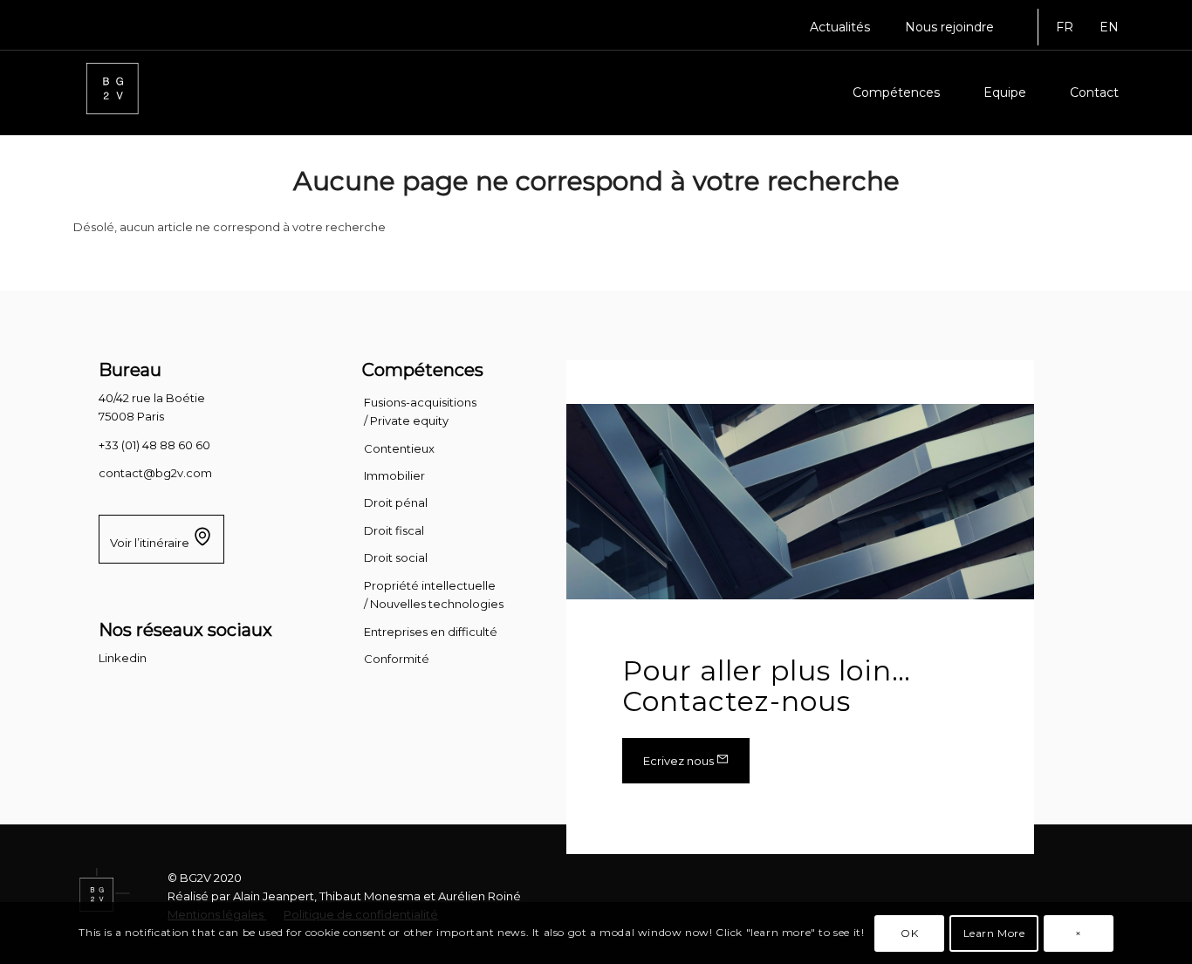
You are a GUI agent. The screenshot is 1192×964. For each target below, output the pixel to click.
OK (909, 933)
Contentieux (399, 448)
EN (1109, 27)
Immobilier (394, 475)
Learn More (994, 933)
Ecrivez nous (679, 761)
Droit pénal (396, 502)
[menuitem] (839, 27)
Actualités (840, 27)
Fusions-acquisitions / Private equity (420, 411)
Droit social (396, 557)
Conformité (396, 659)
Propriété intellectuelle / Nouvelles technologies (434, 594)
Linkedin (123, 658)
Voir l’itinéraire (151, 543)
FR (1064, 27)
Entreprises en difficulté (430, 632)
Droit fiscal (394, 530)
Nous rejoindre (949, 27)
